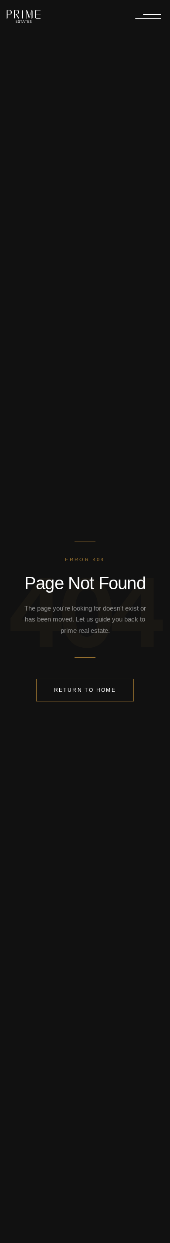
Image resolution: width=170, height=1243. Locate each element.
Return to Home (85, 689)
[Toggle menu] (148, 17)
